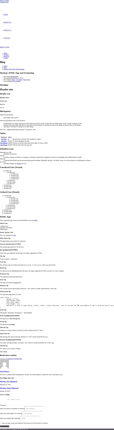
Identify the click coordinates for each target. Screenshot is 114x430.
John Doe (4, 139)
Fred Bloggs (3, 143)
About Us (6, 56)
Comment (3, 405)
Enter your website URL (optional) (10, 418)
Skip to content (4, 0)
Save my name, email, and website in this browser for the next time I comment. (25, 423)
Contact (6, 58)
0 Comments (16, 81)
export (5, 351)
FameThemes (14, 76)
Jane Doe (4, 141)
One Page (19, 79)
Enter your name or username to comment (12, 408)
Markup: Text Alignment (8, 381)
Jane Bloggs (3, 145)
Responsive (26, 79)
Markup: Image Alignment (9, 388)
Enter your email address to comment (11, 413)
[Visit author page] (4, 368)
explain (19, 163)
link (15, 235)
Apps (13, 79)
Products (6, 54)
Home (5, 53)
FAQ (36, 220)
